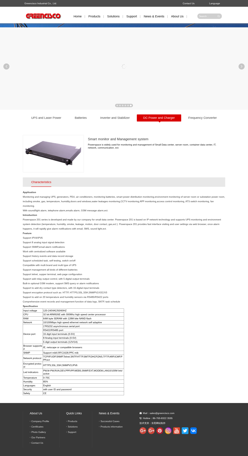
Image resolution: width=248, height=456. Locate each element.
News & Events (154, 16)
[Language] (223, 3)
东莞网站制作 (158, 423)
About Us (177, 16)
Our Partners (38, 437)
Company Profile (40, 421)
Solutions (113, 16)
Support (131, 16)
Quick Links (74, 413)
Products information (112, 426)
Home (78, 16)
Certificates (37, 426)
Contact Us (189, 3)
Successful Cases (110, 421)
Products (94, 16)
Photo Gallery (38, 432)
